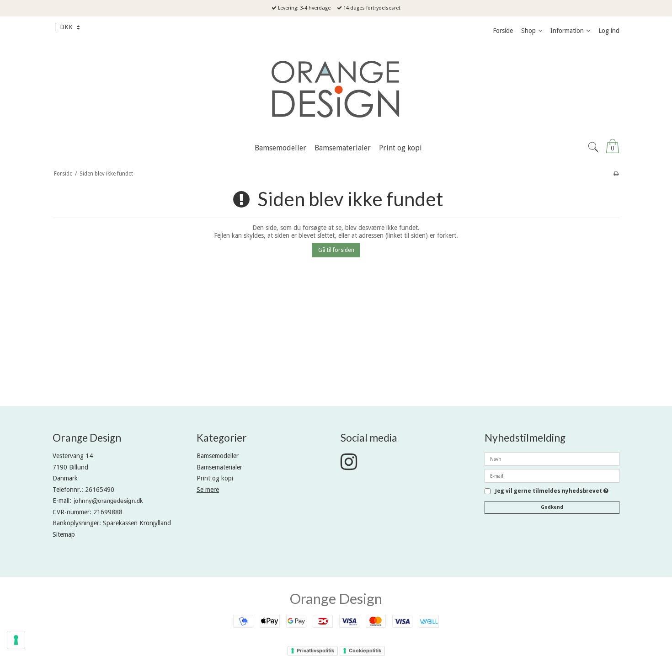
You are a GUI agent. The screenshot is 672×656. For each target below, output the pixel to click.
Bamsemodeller (218, 455)
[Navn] (552, 458)
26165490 (99, 489)
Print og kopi (215, 478)
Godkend (552, 507)
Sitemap (64, 534)
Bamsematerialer (219, 467)
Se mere (208, 489)
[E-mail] (552, 475)
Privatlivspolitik (315, 650)
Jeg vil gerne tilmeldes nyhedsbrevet (551, 491)
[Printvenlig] (616, 174)
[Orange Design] (336, 89)
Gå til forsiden (336, 250)
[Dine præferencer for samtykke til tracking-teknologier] (16, 640)
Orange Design (336, 598)
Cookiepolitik (365, 650)
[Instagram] (349, 466)
